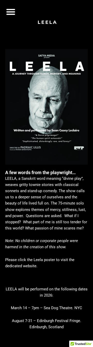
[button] (11, 12)
